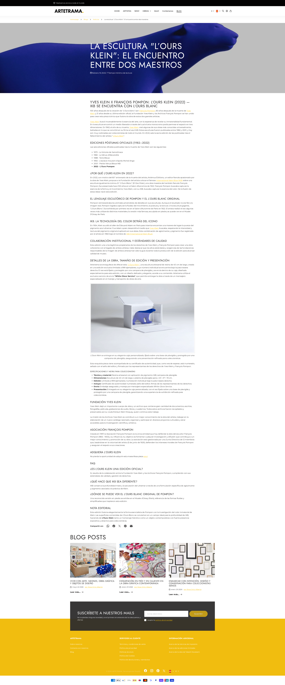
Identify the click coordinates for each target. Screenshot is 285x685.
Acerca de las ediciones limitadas (182, 648)
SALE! (156, 11)
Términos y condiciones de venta (133, 644)
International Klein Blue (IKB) (169, 180)
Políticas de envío (127, 652)
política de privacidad (163, 620)
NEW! (136, 11)
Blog (72, 652)
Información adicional (181, 638)
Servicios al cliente (130, 638)
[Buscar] (223, 11)
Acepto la (159, 620)
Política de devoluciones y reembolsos (135, 660)
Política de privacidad (128, 648)
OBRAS (146, 11)
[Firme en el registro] (227, 11)
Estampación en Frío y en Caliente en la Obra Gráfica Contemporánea (141, 582)
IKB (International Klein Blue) (139, 234)
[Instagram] (151, 670)
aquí (146, 456)
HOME (117, 11)
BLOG (179, 11)
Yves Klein (94, 122)
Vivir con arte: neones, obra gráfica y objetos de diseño (92, 582)
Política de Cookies (127, 656)
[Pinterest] (158, 670)
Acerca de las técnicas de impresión (183, 644)
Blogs (86, 19)
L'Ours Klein (118, 136)
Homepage (74, 19)
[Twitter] (164, 671)
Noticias (96, 19)
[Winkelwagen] (231, 11)
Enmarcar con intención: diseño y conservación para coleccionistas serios (190, 583)
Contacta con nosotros (79, 648)
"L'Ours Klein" (134, 265)
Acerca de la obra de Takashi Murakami (184, 652)
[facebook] (145, 670)
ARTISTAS (127, 11)
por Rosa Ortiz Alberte (94, 587)
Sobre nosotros (76, 644)
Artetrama (75, 638)
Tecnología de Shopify (131, 671)
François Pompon (147, 111)
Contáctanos (167, 11)
